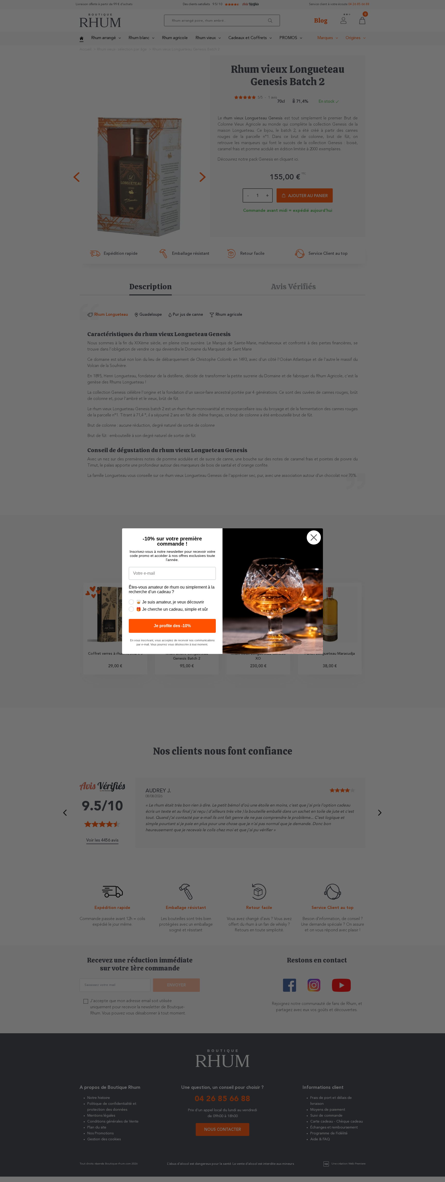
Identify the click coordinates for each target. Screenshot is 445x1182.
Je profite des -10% (172, 626)
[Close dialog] (314, 537)
